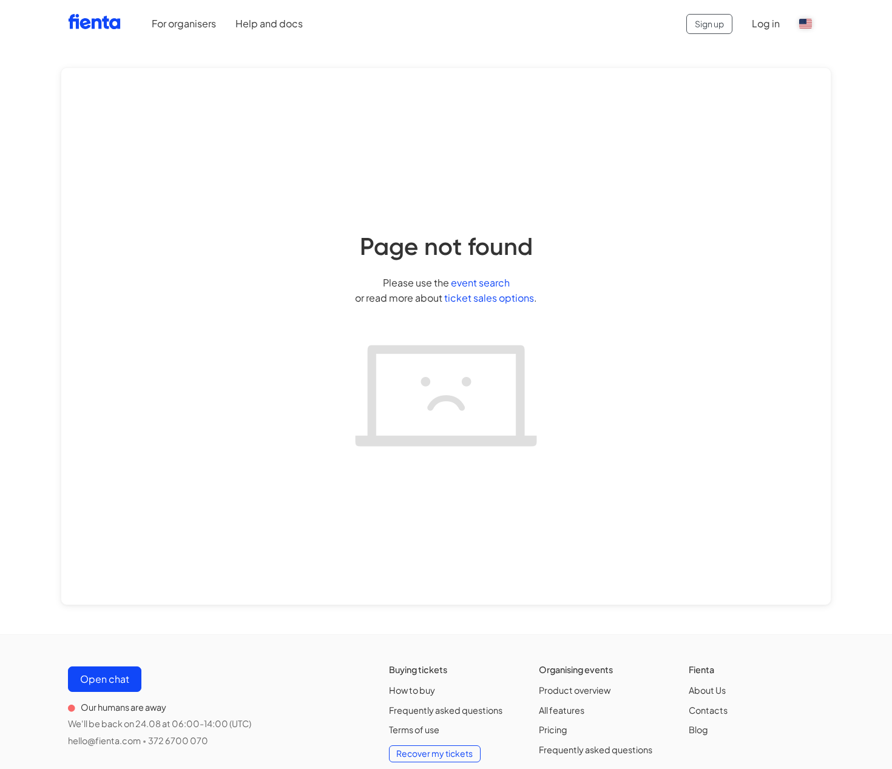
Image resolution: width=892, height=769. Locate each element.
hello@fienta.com (104, 740)
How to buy (412, 690)
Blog (698, 729)
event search (480, 282)
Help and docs (269, 23)
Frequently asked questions (445, 710)
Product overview (574, 690)
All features (561, 710)
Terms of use (414, 729)
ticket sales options (489, 297)
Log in (766, 23)
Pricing (553, 729)
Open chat (104, 678)
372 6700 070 (178, 740)
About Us (707, 690)
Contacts (708, 710)
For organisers (184, 23)
